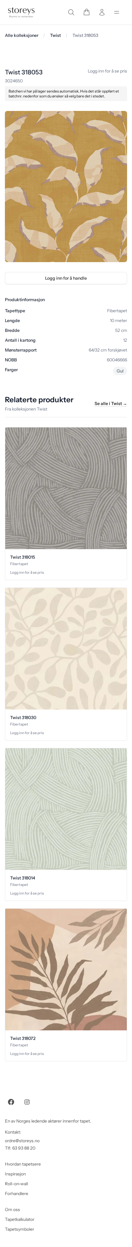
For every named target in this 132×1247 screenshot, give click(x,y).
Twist (55, 35)
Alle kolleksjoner (21, 35)
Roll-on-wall (16, 1183)
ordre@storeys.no (22, 1140)
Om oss (12, 1209)
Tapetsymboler (19, 1229)
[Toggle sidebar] (117, 12)
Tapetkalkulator (19, 1219)
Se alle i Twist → (111, 403)
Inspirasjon (15, 1174)
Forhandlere (16, 1193)
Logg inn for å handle (66, 278)
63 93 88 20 (23, 1148)
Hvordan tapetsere (23, 1164)
